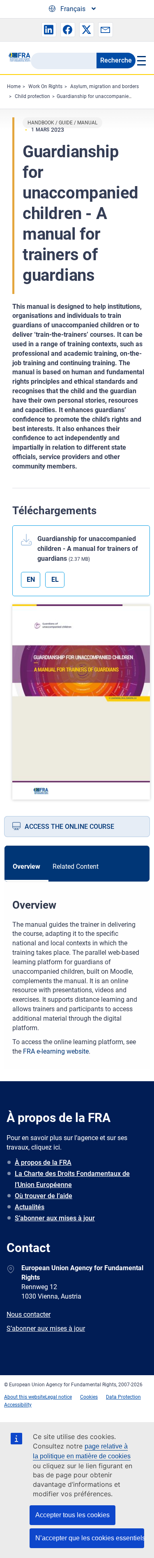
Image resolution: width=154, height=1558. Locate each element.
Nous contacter (29, 1314)
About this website (24, 1397)
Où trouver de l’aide (43, 1196)
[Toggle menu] (141, 60)
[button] (48, 29)
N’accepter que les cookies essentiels (89, 1538)
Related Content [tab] (76, 866)
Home (14, 86)
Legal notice (58, 1397)
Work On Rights (45, 86)
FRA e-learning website (56, 1051)
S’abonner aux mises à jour (55, 1218)
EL (55, 579)
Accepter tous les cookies (72, 1514)
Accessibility (18, 1405)
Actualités (29, 1207)
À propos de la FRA (43, 1162)
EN (31, 579)
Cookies (89, 1397)
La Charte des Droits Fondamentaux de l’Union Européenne (72, 1179)
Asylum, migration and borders (104, 86)
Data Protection (123, 1397)
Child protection (32, 96)
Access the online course (69, 826)
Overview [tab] (26, 866)
